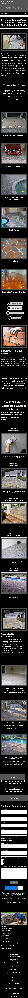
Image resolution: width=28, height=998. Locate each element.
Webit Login (14, 996)
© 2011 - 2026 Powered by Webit (14, 988)
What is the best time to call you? (9, 857)
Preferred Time (5, 850)
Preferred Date (4, 843)
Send (14, 882)
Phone (2, 829)
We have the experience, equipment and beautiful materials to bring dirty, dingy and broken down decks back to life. (14, 763)
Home (14, 966)
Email (2, 822)
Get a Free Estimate (14, 983)
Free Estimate (14, 798)
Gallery (14, 977)
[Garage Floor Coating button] (14, 153)
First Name (4, 809)
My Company (14, 969)
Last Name (3, 816)
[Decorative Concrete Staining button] (14, 279)
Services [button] (13, 975)
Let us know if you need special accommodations (13, 866)
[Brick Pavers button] (14, 217)
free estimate (21, 388)
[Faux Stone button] (14, 248)
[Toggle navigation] (25, 13)
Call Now (12, 777)
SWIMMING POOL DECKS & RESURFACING (14, 758)
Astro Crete (4, 13)
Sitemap (14, 991)
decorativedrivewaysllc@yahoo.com (14, 963)
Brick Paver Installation (14, 972)
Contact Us (14, 980)
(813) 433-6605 (6, 948)
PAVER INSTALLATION (14, 722)
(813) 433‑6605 (17, 383)
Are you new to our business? (8, 836)
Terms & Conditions (14, 993)
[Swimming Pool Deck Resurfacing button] (14, 184)
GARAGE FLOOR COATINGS (14, 688)
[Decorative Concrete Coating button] (14, 122)
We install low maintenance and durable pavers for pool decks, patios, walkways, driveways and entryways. (14, 726)
